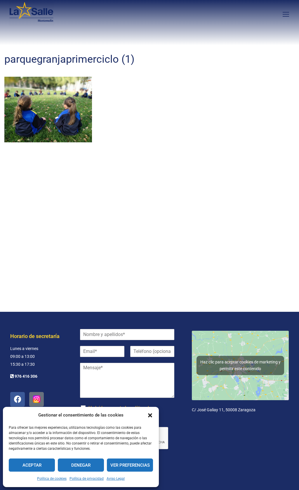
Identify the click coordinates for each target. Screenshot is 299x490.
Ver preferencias (130, 465)
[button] (150, 415)
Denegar (81, 465)
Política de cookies (52, 479)
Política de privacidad (86, 479)
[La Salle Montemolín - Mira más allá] (31, 13)
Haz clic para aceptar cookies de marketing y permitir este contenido (240, 365)
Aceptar (31, 465)
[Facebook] (17, 399)
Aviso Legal (116, 479)
